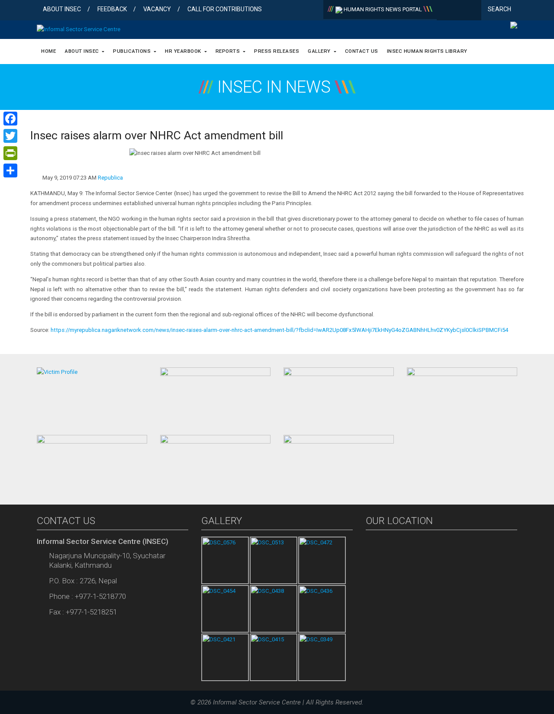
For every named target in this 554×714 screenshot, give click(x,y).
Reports (229, 51)
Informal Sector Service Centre (257, 702)
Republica (110, 177)
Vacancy (157, 9)
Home (48, 51)
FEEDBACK (112, 9)
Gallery (320, 51)
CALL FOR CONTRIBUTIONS (224, 9)
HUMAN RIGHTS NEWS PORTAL (382, 9)
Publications (132, 51)
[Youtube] (473, 10)
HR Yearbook (184, 51)
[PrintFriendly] (10, 153)
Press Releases (276, 51)
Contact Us (361, 51)
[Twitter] (459, 10)
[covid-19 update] (92, 462)
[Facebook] (445, 10)
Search (500, 9)
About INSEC (62, 9)
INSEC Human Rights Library (427, 51)
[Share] (10, 170)
